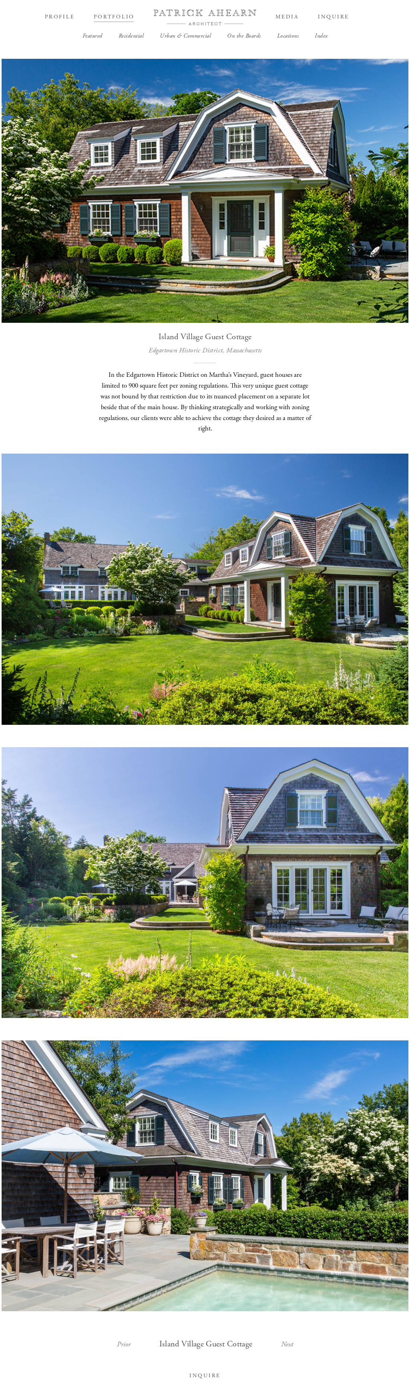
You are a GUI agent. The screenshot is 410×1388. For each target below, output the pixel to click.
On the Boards (244, 36)
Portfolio (114, 17)
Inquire (333, 17)
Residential (131, 36)
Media (287, 17)
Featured (92, 36)
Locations (288, 36)
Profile (59, 17)
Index (321, 36)
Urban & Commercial (185, 36)
